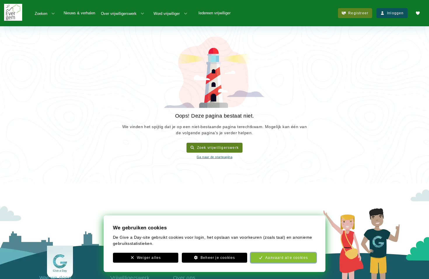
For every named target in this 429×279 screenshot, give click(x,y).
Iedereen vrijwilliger (214, 13)
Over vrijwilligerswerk (119, 13)
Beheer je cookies (217, 258)
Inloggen (395, 13)
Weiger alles (149, 258)
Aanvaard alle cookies (286, 258)
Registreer (358, 13)
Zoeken (41, 13)
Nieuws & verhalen (79, 13)
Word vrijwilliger (167, 13)
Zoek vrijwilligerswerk (218, 148)
